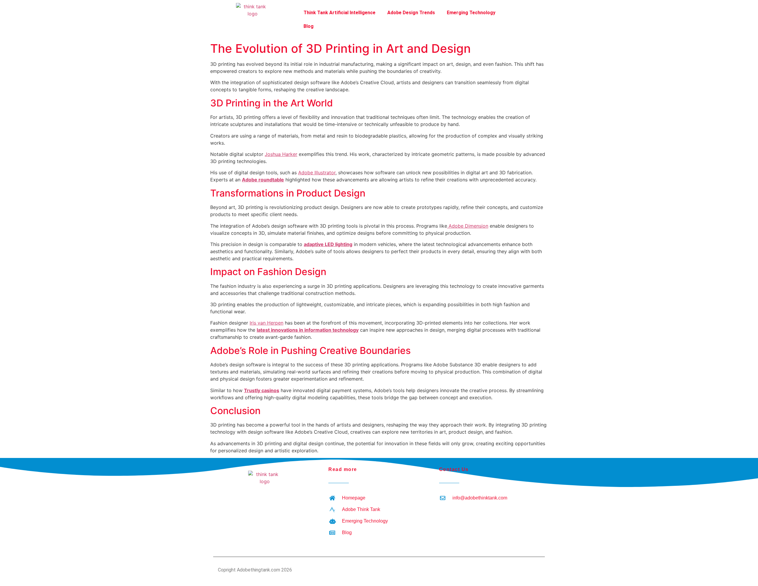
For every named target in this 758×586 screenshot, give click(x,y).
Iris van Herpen (266, 323)
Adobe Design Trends (411, 12)
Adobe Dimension (467, 226)
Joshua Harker (281, 154)
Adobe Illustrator (316, 172)
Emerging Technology (471, 12)
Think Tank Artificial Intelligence (339, 12)
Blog (308, 26)
